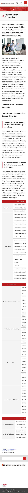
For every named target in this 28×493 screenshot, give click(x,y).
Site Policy (13, 490)
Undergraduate (14, 9)
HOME (5, 449)
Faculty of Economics (7, 450)
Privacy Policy (6, 490)
